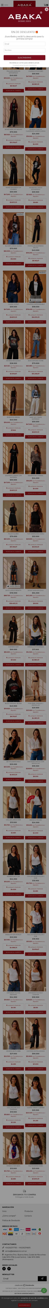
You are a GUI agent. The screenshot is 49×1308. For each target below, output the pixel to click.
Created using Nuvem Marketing (24, 65)
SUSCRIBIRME (24, 58)
